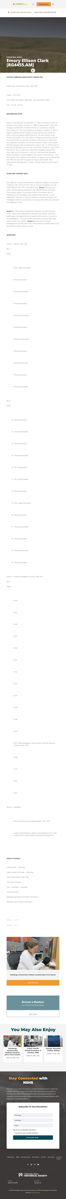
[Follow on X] (34, 1164)
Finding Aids (14, 57)
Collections (10, 1157)
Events (43, 1157)
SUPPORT (37, 1181)
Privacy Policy (59, 1158)
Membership (25, 1157)
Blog (18, 1057)
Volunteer (51, 1157)
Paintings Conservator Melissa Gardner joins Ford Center (33, 975)
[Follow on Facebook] (27, 1164)
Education (35, 1157)
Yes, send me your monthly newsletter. (26, 1133)
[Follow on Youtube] (38, 1164)
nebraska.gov (36, 1192)
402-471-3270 (13, 1183)
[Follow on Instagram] (31, 1164)
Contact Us (37, 1183)
